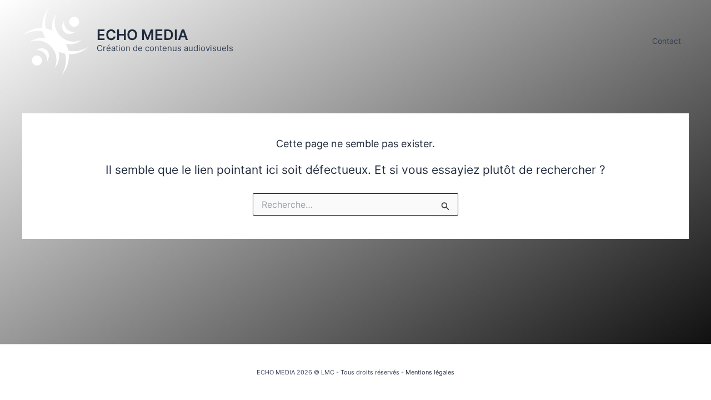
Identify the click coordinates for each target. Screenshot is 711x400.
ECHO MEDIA (142, 34)
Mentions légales (429, 372)
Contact (666, 41)
